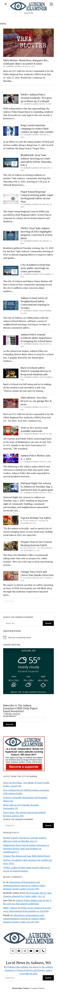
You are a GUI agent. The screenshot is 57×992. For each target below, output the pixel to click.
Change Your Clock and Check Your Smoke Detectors (37, 573)
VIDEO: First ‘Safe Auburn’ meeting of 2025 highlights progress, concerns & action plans (36, 233)
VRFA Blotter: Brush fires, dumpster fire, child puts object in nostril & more (25, 62)
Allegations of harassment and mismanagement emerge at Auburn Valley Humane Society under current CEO (24, 885)
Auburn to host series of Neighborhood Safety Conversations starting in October (35, 302)
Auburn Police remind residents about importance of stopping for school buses (36, 338)
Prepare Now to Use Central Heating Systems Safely (36, 543)
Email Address (10, 716)
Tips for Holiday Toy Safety (36, 517)
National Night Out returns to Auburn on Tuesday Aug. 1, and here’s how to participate (37, 486)
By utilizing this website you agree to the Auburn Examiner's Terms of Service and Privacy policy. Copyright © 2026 (28, 970)
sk (4, 882)
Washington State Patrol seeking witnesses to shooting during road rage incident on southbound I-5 (26, 848)
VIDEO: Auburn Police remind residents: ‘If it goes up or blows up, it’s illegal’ (36, 98)
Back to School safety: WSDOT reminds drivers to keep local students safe (36, 371)
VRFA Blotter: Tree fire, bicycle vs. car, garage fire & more (36, 401)
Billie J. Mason (10, 907)
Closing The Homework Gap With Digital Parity (26, 855)
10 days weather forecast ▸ (28, 692)
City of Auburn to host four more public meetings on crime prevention (35, 268)
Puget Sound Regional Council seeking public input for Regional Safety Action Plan (37, 196)
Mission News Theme (20, 988)
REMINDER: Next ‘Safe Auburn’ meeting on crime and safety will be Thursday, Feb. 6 (36, 160)
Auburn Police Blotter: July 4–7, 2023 (35, 457)
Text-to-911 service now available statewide (34, 429)
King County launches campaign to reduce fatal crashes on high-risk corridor (37, 128)
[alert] (28, 637)
